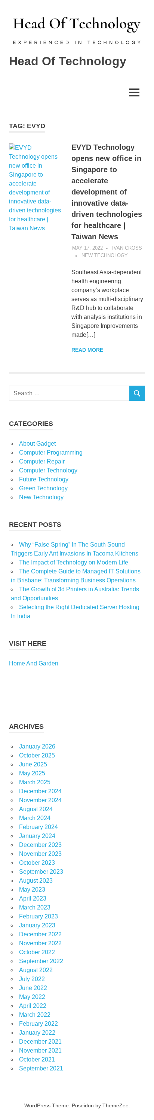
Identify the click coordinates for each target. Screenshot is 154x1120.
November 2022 (40, 943)
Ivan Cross (127, 248)
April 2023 (32, 898)
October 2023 (37, 863)
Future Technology (43, 479)
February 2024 (38, 827)
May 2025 (32, 773)
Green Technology (43, 488)
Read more (87, 350)
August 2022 (36, 970)
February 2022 (38, 1024)
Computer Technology (48, 470)
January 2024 (37, 836)
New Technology (104, 255)
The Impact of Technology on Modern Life (73, 562)
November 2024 (40, 800)
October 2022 (37, 952)
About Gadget (37, 443)
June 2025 (33, 764)
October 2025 (37, 755)
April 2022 (32, 1006)
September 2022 (41, 961)
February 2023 (38, 916)
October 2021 (37, 1059)
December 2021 (40, 1041)
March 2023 (34, 907)
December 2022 (40, 934)
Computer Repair (42, 461)
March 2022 (34, 1015)
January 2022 (37, 1032)
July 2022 (32, 979)
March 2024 (34, 818)
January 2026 (37, 746)
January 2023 (37, 925)
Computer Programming (51, 452)
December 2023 (40, 845)
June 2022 (33, 988)
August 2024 (36, 809)
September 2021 (41, 1068)
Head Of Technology (67, 61)
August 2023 (36, 880)
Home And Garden (33, 663)
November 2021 (40, 1050)
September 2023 (41, 872)
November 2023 (40, 854)
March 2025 (34, 782)
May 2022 (32, 997)
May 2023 (32, 889)
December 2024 (40, 791)
